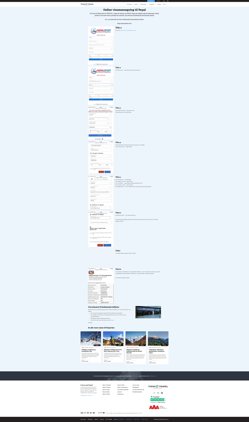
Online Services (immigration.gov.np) (128, 30)
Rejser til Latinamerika (122, 387)
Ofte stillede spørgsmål (122, 389)
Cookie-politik (136, 419)
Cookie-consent (144, 419)
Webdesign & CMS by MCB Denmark (161, 419)
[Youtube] (162, 394)
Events (159, 4)
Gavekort (119, 392)
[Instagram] (158, 394)
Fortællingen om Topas (86, 395)
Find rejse (129, 4)
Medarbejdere (136, 387)
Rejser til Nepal (106, 392)
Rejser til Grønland (107, 385)
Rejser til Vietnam (106, 387)
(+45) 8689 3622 (120, 419)
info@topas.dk (152, 376)
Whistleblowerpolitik (137, 392)
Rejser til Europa (106, 394)
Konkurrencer (120, 394)
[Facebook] (154, 394)
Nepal (112, 320)
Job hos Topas (136, 385)
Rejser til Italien (106, 389)
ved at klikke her (135, 376)
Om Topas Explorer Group (138, 389)
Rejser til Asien (120, 385)
